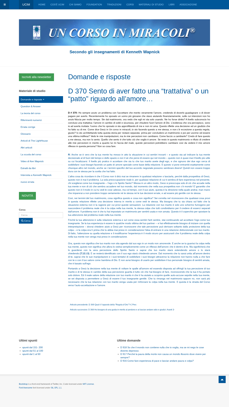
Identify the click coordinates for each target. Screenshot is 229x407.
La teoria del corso (30, 113)
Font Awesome (25, 388)
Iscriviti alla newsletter (36, 77)
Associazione (188, 4)
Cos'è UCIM (57, 4)
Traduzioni (114, 4)
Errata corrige (28, 127)
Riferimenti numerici (31, 120)
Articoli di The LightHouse (34, 140)
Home (41, 4)
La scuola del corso (31, 154)
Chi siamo (75, 4)
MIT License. (88, 384)
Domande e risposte (31, 99)
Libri (172, 4)
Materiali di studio (151, 4)
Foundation (94, 4)
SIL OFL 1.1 (56, 388)
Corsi (130, 4)
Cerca (22, 209)
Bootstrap (23, 384)
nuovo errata (27, 182)
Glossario (26, 133)
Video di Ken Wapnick (32, 161)
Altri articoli (26, 147)
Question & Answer (31, 106)
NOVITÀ (27, 195)
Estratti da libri (28, 168)
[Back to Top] (222, 379)
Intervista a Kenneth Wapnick (36, 175)
